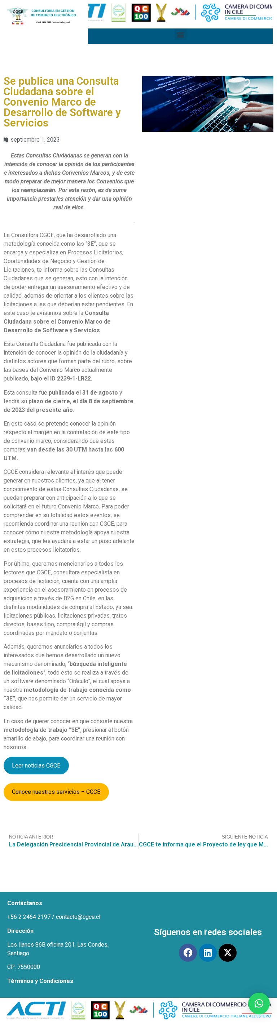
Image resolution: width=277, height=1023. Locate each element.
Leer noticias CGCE (36, 765)
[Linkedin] (208, 953)
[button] (180, 34)
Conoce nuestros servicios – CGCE (56, 791)
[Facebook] (188, 953)
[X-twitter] (228, 953)
